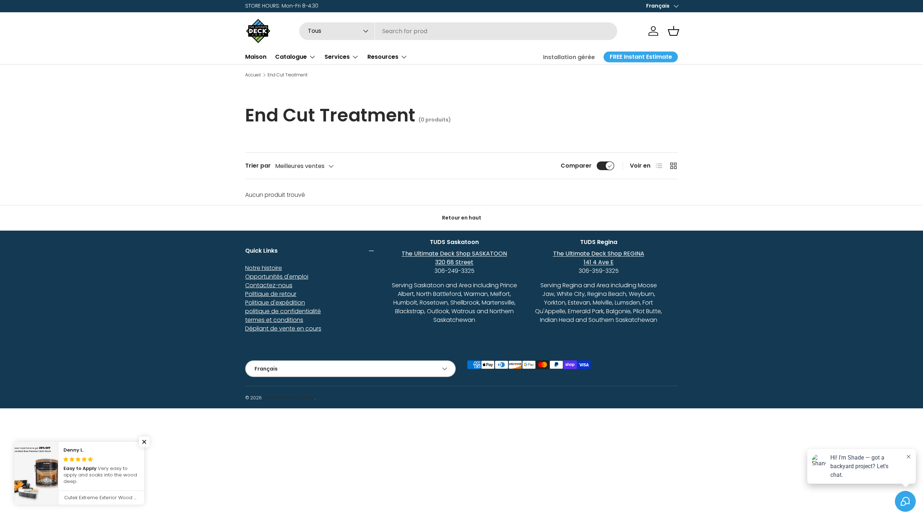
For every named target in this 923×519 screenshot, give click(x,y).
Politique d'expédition (275, 302)
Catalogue (291, 57)
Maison (255, 57)
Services (337, 57)
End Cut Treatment (288, 75)
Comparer (576, 165)
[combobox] (458, 31)
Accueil (253, 75)
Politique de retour (270, 294)
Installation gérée (569, 57)
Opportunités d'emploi (276, 276)
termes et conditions (274, 320)
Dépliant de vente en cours (283, 328)
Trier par (258, 165)
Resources (382, 57)
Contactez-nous (268, 285)
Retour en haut (461, 217)
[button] (673, 31)
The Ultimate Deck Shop (288, 398)
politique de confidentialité (283, 311)
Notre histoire (263, 268)
